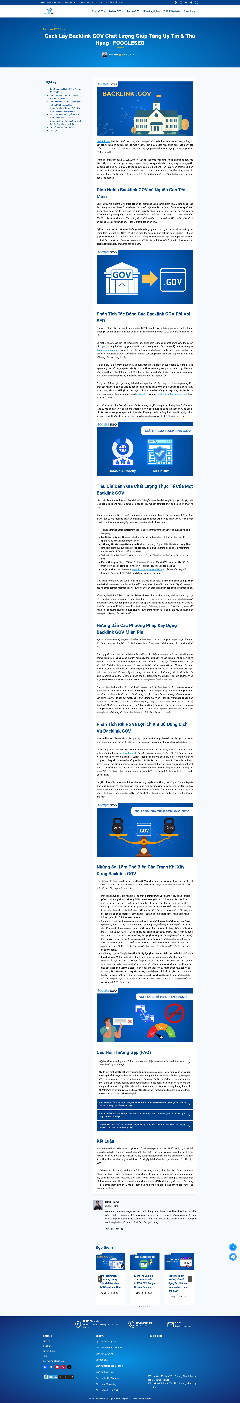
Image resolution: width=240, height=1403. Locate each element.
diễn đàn (142, 394)
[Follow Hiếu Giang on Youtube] (117, 1228)
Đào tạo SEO (133, 11)
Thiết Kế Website (172, 11)
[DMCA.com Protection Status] (67, 1377)
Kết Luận (53, 130)
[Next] (190, 1279)
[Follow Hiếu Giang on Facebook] (107, 1228)
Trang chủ (47, 29)
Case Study (189, 11)
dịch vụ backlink (128, 753)
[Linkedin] (181, 2)
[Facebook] (176, 2)
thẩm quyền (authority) (108, 350)
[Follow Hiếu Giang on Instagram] (112, 1228)
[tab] (139, 1307)
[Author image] (105, 55)
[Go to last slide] (100, 1279)
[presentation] (110, 1261)
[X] (196, 2)
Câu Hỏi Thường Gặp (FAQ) (62, 127)
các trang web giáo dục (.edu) (172, 394)
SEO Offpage (59, 29)
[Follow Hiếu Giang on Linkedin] (122, 1228)
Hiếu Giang (113, 54)
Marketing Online (151, 11)
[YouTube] (186, 2)
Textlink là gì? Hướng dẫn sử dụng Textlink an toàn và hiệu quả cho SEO (177, 1283)
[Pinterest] (191, 2)
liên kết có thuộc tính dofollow (147, 569)
